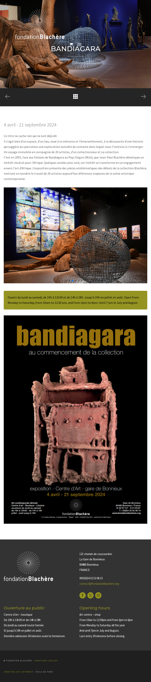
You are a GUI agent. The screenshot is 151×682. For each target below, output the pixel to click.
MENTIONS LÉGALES (46, 660)
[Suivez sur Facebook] (82, 595)
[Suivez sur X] (90, 595)
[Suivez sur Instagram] (98, 595)
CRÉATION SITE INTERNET (18, 672)
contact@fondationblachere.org (99, 584)
